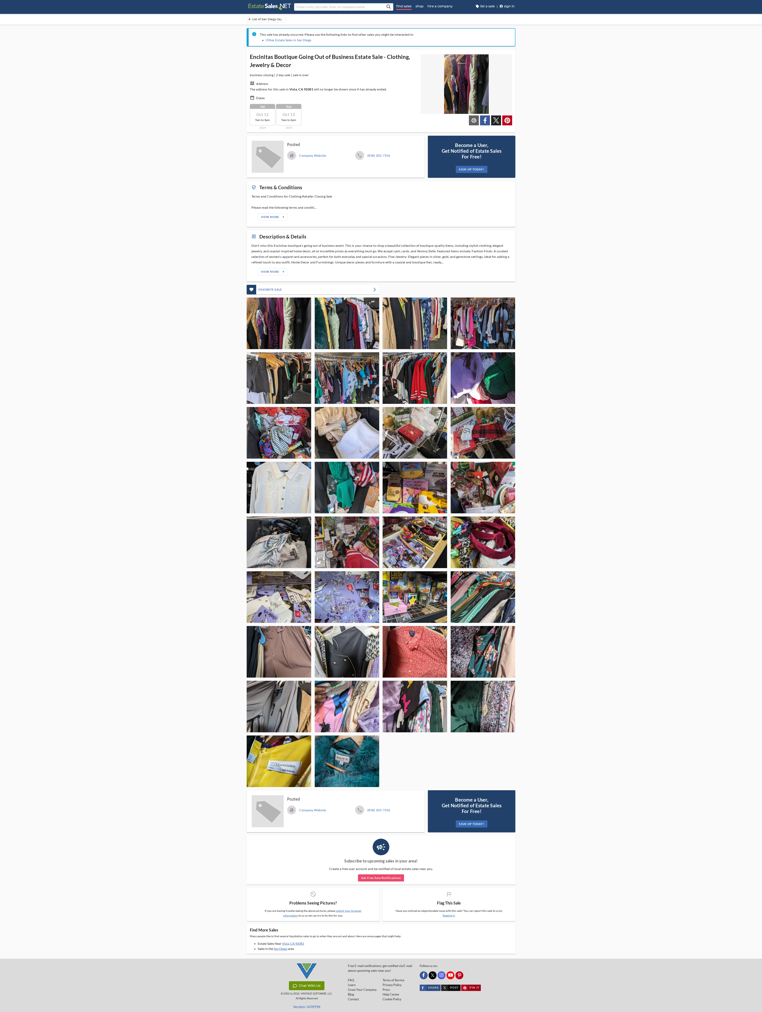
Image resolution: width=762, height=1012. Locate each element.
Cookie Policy (392, 999)
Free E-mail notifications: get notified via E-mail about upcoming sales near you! (380, 968)
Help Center (391, 994)
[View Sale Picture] (279, 323)
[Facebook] (424, 975)
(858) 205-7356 (378, 155)
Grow (362, 989)
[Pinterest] (459, 975)
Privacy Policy (392, 985)
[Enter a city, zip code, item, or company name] (388, 7)
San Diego (280, 949)
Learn (352, 985)
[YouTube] (450, 975)
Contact (353, 999)
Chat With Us (309, 986)
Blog (351, 994)
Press (386, 989)
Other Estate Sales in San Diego (289, 40)
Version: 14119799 (306, 1007)
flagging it (449, 915)
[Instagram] (441, 975)
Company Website (312, 155)
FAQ (351, 980)
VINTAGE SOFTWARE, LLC (316, 993)
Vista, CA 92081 (293, 943)
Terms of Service (393, 980)
